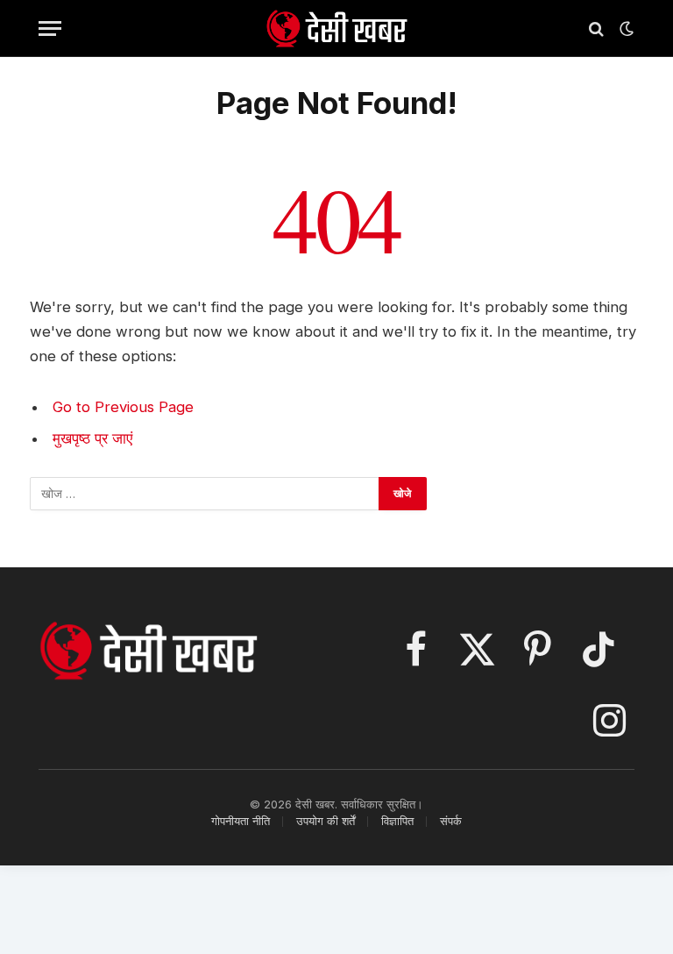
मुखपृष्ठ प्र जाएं (92, 438)
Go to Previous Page (123, 407)
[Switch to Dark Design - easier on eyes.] (624, 29)
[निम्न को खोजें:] (205, 493)
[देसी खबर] (336, 28)
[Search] (596, 28)
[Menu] (50, 28)
